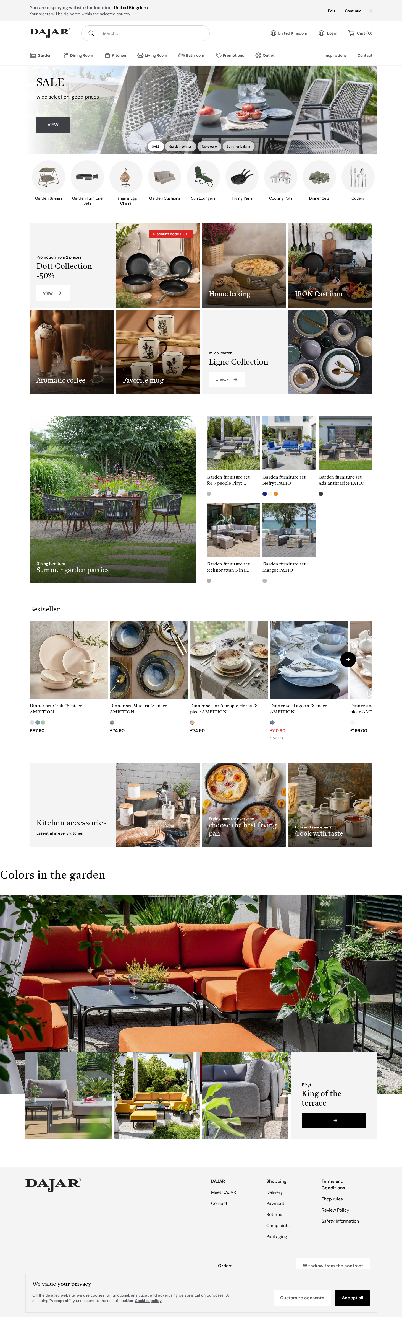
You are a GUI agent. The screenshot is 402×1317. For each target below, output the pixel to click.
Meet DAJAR (223, 1192)
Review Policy (335, 1210)
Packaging (276, 1236)
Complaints (278, 1225)
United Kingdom (292, 33)
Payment (275, 1203)
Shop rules (332, 1199)
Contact (365, 55)
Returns (274, 1214)
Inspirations (335, 55)
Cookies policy (148, 1300)
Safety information (340, 1221)
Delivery (274, 1192)
